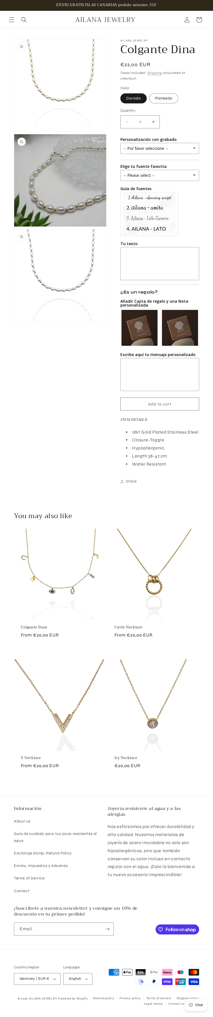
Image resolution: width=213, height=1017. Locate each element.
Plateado (164, 98)
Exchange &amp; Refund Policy (43, 853)
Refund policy (103, 998)
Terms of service (158, 998)
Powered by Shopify (73, 998)
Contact (21, 891)
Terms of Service (29, 878)
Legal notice (153, 1004)
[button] (12, 20)
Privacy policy (130, 998)
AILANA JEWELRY (43, 998)
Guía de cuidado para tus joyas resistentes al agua (55, 837)
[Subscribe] (107, 929)
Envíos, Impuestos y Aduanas (41, 865)
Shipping (154, 73)
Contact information (183, 1004)
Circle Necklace (129, 627)
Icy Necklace (126, 758)
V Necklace (31, 758)
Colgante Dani (34, 627)
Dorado (133, 98)
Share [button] (131, 481)
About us (22, 821)
